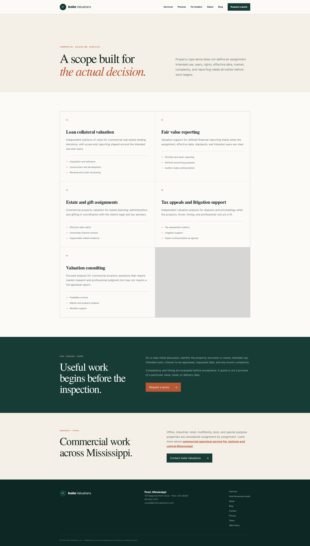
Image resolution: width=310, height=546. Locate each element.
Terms (232, 520)
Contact (232, 511)
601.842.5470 (151, 499)
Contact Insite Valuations (189, 458)
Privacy (232, 515)
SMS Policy (234, 525)
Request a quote (239, 6)
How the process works (239, 496)
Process (182, 6)
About (210, 6)
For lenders (196, 6)
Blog (220, 6)
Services (168, 6)
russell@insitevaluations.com (159, 503)
